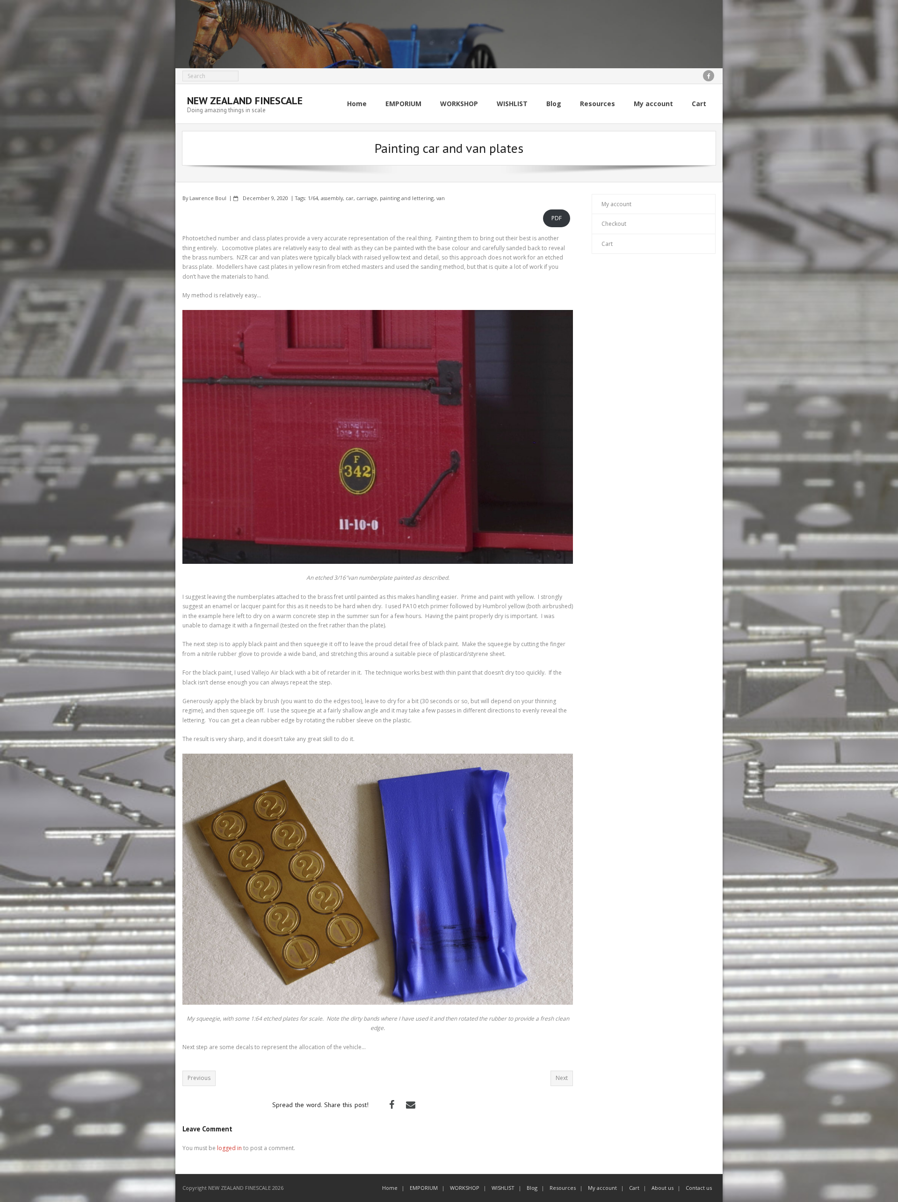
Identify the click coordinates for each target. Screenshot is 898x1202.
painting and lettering (407, 198)
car (350, 198)
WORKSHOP (464, 1187)
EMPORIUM (424, 1187)
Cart (607, 244)
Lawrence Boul (207, 198)
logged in (229, 1148)
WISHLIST (503, 1187)
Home (390, 1187)
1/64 (313, 198)
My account (616, 204)
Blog (532, 1187)
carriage (366, 198)
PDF (556, 218)
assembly (332, 198)
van (440, 198)
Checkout (613, 224)
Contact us (699, 1187)
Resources (563, 1187)
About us (663, 1187)
